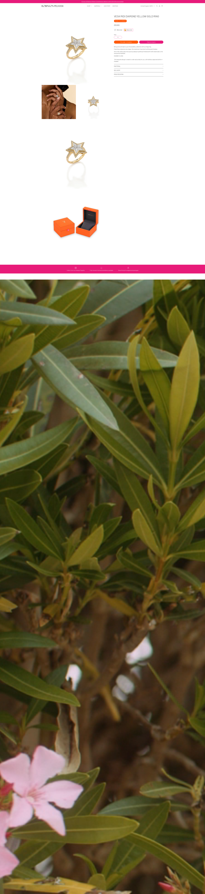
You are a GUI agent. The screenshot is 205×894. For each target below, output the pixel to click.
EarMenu (97, 6)
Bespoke (115, 6)
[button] (157, 6)
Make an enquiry (151, 42)
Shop (88, 6)
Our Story (107, 6)
